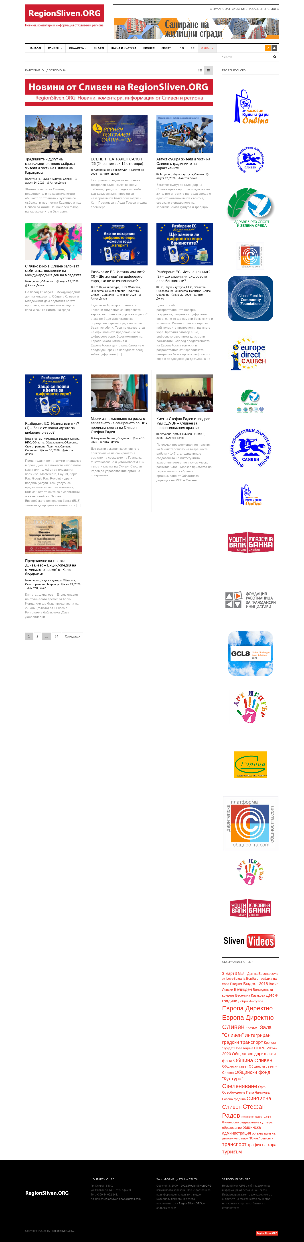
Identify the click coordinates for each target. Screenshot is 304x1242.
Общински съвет (235, 1066)
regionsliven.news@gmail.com (122, 1199)
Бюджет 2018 (255, 983)
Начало (35, 48)
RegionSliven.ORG (199, 1185)
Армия (177, 434)
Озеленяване (239, 1086)
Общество (47, 281)
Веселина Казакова (250, 995)
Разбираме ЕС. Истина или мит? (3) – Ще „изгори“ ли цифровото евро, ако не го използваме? (118, 276)
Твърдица (53, 584)
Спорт (166, 48)
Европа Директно (247, 1008)
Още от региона (115, 291)
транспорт (234, 1144)
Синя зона (259, 1098)
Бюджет (236, 984)
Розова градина (234, 1099)
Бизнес (148, 48)
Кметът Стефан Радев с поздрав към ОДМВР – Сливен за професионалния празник (183, 423)
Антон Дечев (58, 182)
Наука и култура (123, 48)
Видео (99, 48)
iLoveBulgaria (235, 978)
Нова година (243, 1048)
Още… (206, 48)
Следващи (72, 636)
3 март (228, 973)
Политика (133, 291)
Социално (108, 294)
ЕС (192, 48)
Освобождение (233, 1092)
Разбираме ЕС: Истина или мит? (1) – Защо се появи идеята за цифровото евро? (52, 428)
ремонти (267, 1138)
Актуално (34, 178)
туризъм (232, 1152)
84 (56, 636)
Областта (77, 48)
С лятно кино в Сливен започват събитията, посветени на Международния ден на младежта (53, 270)
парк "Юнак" (250, 1138)
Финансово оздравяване (240, 1122)
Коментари (51, 438)
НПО (181, 48)
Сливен (54, 48)
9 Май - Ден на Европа (252, 973)
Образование (165, 291)
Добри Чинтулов (250, 1001)
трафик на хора (261, 1145)
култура (266, 1122)
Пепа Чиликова (258, 1092)
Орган (262, 1087)
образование (232, 1127)
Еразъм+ (252, 1028)
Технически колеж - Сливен (256, 1116)
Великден (243, 989)
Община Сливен (252, 1060)
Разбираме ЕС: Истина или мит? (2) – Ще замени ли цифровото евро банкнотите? (183, 276)
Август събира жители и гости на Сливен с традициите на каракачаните (183, 163)
